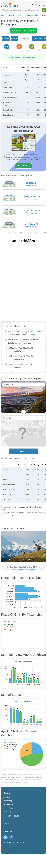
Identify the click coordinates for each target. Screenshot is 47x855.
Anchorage (20, 15)
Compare (23, 451)
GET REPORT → (23, 166)
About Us (6, 797)
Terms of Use (8, 804)
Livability (35, 5)
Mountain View (32, 15)
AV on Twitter (5, 837)
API (4, 827)
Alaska (11, 15)
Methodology (8, 801)
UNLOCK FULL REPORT (24, 31)
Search (4, 15)
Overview (5, 39)
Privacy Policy (8, 808)
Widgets (6, 823)
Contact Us (7, 812)
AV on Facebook (11, 837)
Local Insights (8, 820)
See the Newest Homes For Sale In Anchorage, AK (27, 233)
